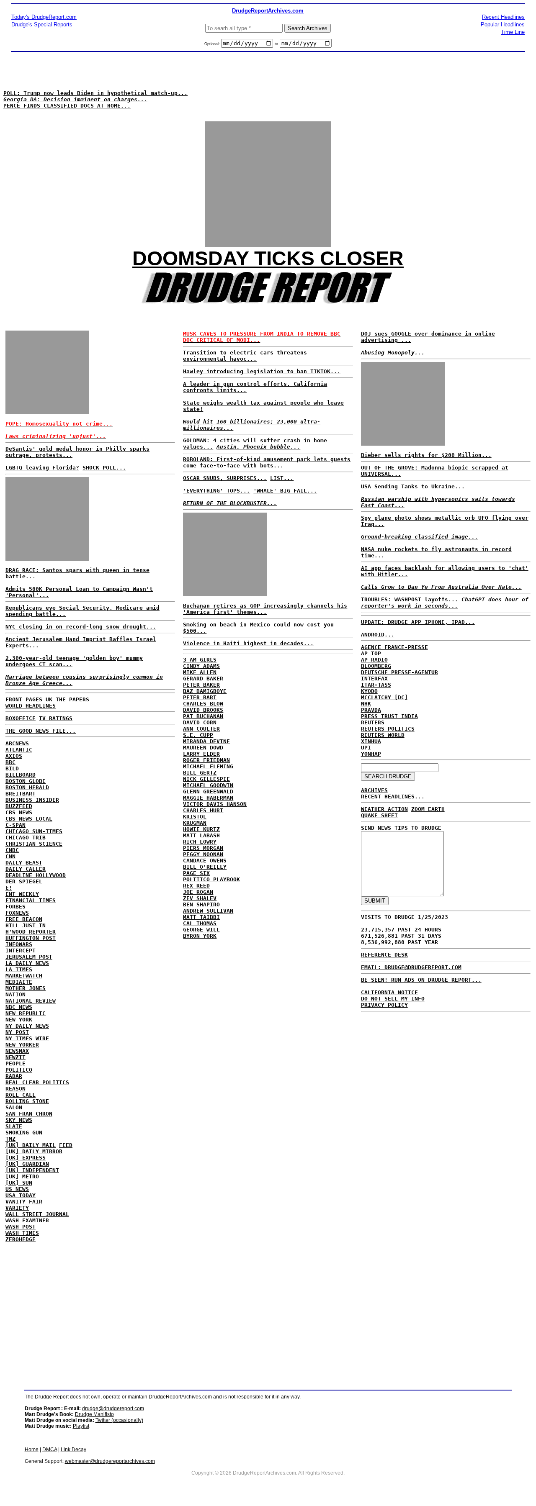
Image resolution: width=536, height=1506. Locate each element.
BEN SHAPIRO (201, 904)
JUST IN (34, 925)
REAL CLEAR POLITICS (37, 1082)
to (276, 44)
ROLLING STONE (27, 1101)
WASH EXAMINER (27, 1220)
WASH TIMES (22, 1233)
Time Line (513, 32)
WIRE (42, 1038)
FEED (65, 1145)
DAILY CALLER (25, 869)
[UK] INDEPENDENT (32, 1170)
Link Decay (73, 1449)
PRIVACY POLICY (384, 1005)
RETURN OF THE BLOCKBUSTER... (230, 503)
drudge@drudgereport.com (113, 1408)
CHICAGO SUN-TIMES (33, 831)
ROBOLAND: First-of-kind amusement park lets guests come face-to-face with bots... (266, 462)
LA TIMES (18, 969)
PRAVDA (371, 710)
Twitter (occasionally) (119, 1420)
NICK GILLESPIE (206, 779)
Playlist (81, 1426)
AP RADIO (374, 660)
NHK (366, 703)
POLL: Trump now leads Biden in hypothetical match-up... (95, 93)
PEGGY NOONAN (203, 854)
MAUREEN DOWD (203, 747)
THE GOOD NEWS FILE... (40, 731)
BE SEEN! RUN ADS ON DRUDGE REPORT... (421, 980)
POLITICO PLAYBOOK (211, 879)
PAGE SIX (196, 873)
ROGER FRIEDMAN (206, 760)
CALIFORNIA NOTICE (389, 992)
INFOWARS (18, 944)
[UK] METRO (22, 1176)
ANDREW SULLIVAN (208, 911)
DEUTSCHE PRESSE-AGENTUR (399, 672)
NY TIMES (18, 1038)
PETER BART (199, 697)
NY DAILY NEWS (27, 1026)
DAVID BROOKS (203, 710)
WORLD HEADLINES (30, 706)
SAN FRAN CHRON (28, 1114)
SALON (13, 1107)
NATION (15, 994)
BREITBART (20, 793)
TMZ (10, 1139)
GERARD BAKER (203, 678)
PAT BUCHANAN (203, 716)
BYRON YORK (199, 936)
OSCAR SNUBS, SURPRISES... (225, 478)
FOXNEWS (17, 913)
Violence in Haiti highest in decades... (248, 643)
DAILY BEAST (23, 862)
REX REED (196, 886)
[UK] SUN (18, 1183)
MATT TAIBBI (201, 917)
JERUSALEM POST (28, 957)
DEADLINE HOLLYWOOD (35, 875)
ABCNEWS (17, 743)
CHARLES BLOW (203, 703)
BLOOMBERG (376, 666)
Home (32, 1449)
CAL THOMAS (199, 923)
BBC (10, 762)
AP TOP (371, 653)
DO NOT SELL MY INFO (393, 998)
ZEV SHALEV (199, 898)
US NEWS (17, 1189)
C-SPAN (15, 825)
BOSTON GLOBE (25, 781)
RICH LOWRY (199, 842)
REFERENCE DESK (384, 955)
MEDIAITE (18, 982)
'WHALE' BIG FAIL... (285, 490)
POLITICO (18, 1070)
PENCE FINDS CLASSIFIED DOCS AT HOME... (67, 106)
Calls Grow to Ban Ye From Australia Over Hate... (441, 587)
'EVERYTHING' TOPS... (216, 490)
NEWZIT (15, 1057)
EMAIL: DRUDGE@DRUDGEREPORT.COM (411, 967)
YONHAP (371, 754)
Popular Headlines (503, 24)
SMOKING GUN (23, 1132)
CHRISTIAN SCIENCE (33, 844)
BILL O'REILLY (205, 867)
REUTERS (372, 722)
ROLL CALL (20, 1095)
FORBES (15, 906)
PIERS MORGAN (203, 848)
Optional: (212, 44)
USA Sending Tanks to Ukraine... (413, 486)
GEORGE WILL (201, 929)
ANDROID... (377, 634)
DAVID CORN (199, 722)
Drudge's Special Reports (41, 24)
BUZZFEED (18, 806)
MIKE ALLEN (199, 672)
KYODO (369, 691)
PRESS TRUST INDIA (389, 716)
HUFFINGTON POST (30, 938)
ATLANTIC (18, 750)
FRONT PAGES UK (28, 699)
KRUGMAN (194, 823)
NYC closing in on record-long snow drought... (80, 626)
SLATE (13, 1126)
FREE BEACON (23, 919)
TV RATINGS (55, 718)
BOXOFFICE (20, 718)
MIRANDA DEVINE (206, 741)
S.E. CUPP (198, 735)
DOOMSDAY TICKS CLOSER (268, 258)
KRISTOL (194, 816)
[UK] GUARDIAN (27, 1164)
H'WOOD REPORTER (30, 932)
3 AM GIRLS (199, 660)
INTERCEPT (20, 950)
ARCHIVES (374, 790)
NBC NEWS (18, 1007)
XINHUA (371, 741)
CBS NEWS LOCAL (28, 819)
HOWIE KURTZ (201, 829)
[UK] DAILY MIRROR (33, 1151)
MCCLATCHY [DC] (384, 697)
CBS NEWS (18, 812)
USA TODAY (20, 1195)
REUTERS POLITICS (388, 729)
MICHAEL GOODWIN (208, 785)
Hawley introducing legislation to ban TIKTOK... (261, 371)
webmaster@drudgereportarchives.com (110, 1461)
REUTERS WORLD (383, 735)
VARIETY (17, 1208)
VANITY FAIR (23, 1201)
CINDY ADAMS (201, 666)
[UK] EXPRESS (25, 1158)
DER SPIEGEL (23, 881)
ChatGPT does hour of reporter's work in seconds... (444, 602)
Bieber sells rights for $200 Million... (426, 455)
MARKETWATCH (23, 975)
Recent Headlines (503, 17)
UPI (366, 747)
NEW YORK (18, 1019)
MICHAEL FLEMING (208, 766)
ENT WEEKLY (22, 894)
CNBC (12, 850)
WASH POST (20, 1227)
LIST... (282, 478)
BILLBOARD (20, 775)
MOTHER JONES (25, 988)
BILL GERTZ (199, 773)
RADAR (13, 1076)
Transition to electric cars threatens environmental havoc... (245, 355)
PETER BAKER (201, 685)
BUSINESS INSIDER (32, 800)
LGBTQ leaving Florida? (42, 467)
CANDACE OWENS (205, 860)
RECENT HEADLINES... (393, 796)
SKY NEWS (18, 1120)
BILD (12, 768)
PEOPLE (15, 1063)
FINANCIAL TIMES (30, 900)
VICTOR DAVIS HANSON (215, 804)
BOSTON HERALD (27, 787)
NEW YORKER (22, 1045)
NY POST (17, 1032)
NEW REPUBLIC (25, 1013)
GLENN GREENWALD (208, 791)
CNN (10, 856)
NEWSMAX (17, 1051)
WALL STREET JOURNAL (37, 1214)
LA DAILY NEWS (27, 963)
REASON (15, 1088)
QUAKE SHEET (379, 815)
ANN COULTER (201, 729)
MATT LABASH (201, 835)
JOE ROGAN (198, 892)
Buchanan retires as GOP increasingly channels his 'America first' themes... (265, 609)
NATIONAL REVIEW (30, 1001)
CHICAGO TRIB (25, 837)
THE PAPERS (72, 699)
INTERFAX (374, 678)
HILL (12, 925)
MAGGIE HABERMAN (208, 798)
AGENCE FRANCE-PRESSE (394, 647)
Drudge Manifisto (94, 1414)
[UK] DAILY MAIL (30, 1145)
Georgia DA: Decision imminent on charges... (75, 99)
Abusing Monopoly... (393, 352)
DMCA (49, 1449)
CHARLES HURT (203, 810)
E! (8, 888)
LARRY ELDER (201, 754)
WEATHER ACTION (384, 809)
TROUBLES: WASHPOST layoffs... (409, 599)
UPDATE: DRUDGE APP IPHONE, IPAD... (418, 622)
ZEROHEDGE (20, 1239)
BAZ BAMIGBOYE (205, 691)
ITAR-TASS (376, 685)
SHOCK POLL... (104, 467)
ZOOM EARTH (428, 809)
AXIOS (13, 756)
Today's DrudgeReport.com (44, 17)
